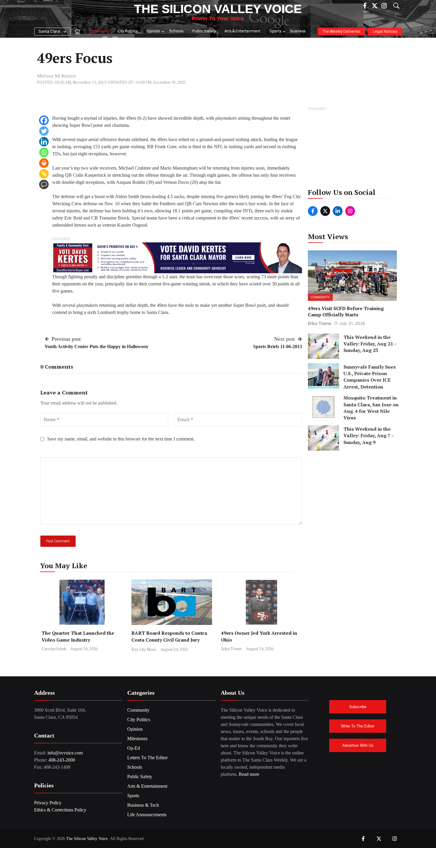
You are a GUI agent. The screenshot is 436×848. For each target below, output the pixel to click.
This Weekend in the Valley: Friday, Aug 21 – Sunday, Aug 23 (370, 343)
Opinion (153, 31)
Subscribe (357, 707)
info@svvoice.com (65, 752)
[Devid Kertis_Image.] (177, 257)
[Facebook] (44, 120)
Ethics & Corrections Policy (60, 809)
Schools (176, 31)
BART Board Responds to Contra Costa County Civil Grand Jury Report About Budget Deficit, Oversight (169, 643)
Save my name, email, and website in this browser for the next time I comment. (121, 438)
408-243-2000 (61, 759)
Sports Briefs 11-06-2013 (277, 346)
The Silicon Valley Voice (218, 9)
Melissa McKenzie (56, 76)
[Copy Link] (44, 174)
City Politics (127, 31)
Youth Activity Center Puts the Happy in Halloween (96, 346)
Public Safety (204, 31)
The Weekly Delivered (341, 32)
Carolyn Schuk (54, 648)
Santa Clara (49, 32)
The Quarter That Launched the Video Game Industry (78, 636)
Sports (275, 31)
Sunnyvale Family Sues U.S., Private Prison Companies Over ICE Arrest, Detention (369, 376)
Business (297, 31)
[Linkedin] (44, 141)
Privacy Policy (47, 802)
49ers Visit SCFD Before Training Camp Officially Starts (346, 311)
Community (99, 31)
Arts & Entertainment (242, 31)
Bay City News (143, 649)
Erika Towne (231, 648)
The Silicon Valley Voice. (87, 838)
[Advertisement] (353, 149)
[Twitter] (44, 131)
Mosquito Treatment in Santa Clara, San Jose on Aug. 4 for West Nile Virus (371, 407)
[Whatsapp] (44, 152)
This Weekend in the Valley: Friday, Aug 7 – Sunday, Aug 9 (368, 435)
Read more (249, 774)
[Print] (44, 163)
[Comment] (44, 184)
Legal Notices (385, 32)
